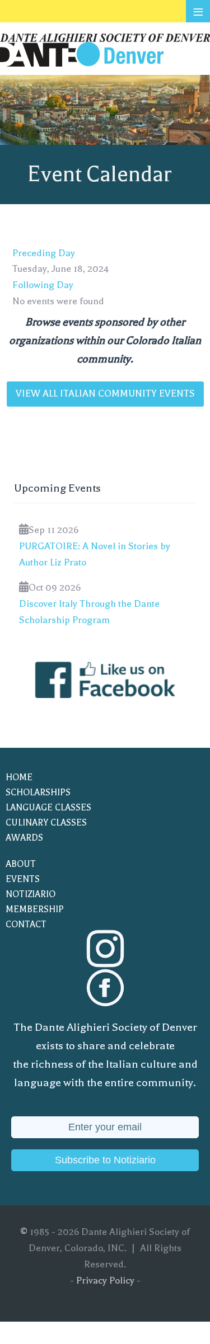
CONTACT (26, 924)
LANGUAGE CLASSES (48, 808)
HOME (19, 777)
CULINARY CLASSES (46, 823)
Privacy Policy (105, 1280)
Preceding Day (43, 253)
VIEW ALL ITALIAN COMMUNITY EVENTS (105, 393)
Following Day (42, 285)
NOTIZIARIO (30, 894)
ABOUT (21, 864)
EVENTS (23, 879)
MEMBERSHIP (35, 909)
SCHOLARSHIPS (38, 792)
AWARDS (24, 838)
